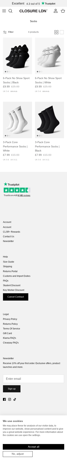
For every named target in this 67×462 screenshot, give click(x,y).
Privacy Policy (10, 319)
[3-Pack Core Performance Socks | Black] (49, 120)
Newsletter (8, 241)
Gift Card (7, 333)
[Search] (12, 11)
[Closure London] (33, 10)
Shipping (7, 266)
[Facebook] (4, 399)
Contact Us (8, 236)
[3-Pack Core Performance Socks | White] (17, 120)
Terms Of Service (11, 328)
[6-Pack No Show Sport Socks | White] (49, 56)
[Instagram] (9, 399)
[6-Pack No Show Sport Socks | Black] (17, 56)
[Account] (55, 11)
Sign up (12, 388)
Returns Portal (10, 271)
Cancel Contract (15, 297)
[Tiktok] (14, 399)
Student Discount (11, 285)
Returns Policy (10, 324)
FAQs (5, 280)
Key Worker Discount (13, 290)
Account (7, 227)
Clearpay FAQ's (11, 342)
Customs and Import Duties (16, 276)
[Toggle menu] (4, 11)
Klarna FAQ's (9, 338)
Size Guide (8, 261)
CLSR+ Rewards (11, 232)
